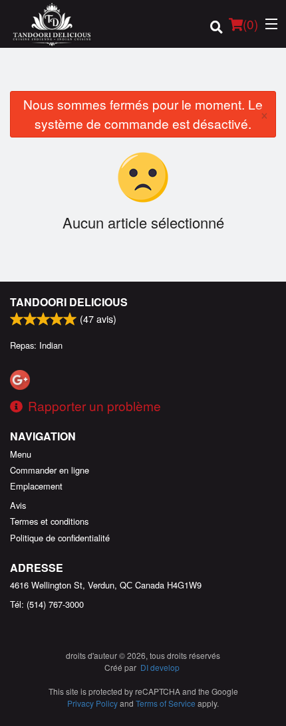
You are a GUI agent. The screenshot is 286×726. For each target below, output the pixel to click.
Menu (20, 454)
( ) (250, 24)
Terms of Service (166, 703)
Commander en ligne (49, 470)
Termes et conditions (49, 521)
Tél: (47, 604)
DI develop (160, 667)
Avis (18, 505)
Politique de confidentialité (60, 537)
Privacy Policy (92, 703)
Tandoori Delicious (69, 302)
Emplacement (36, 486)
